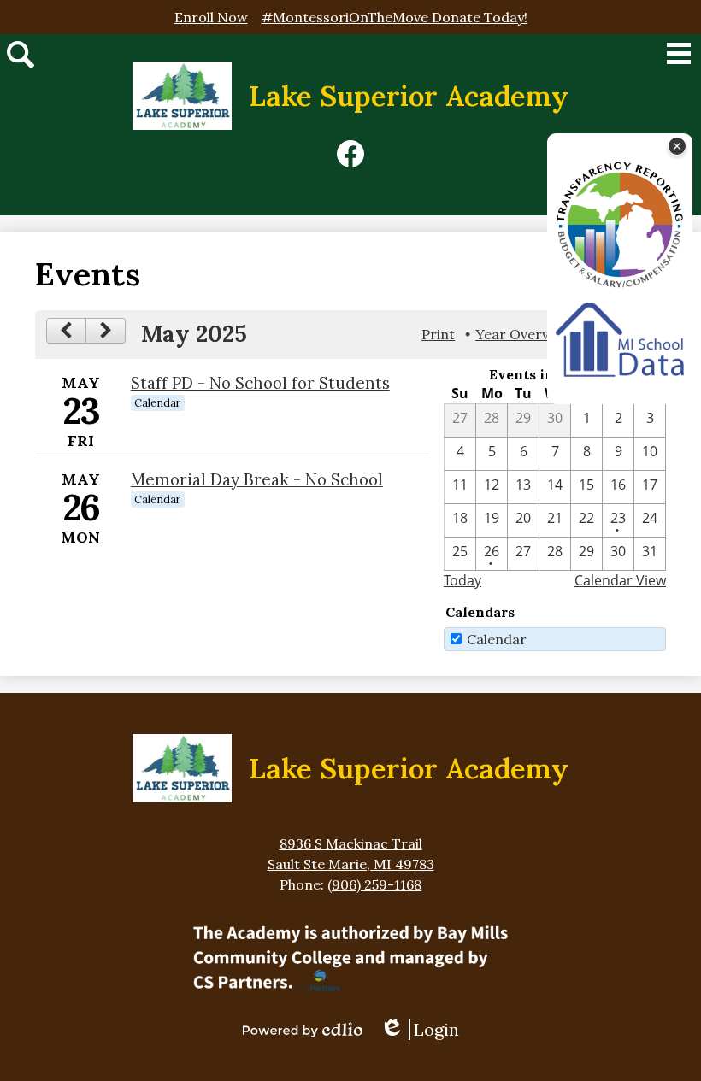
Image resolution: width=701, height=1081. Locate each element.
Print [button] (438, 334)
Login (425, 1029)
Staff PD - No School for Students (260, 383)
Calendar (497, 639)
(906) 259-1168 (374, 884)
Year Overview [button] (523, 334)
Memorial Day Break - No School (257, 479)
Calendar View (620, 580)
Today (462, 580)
